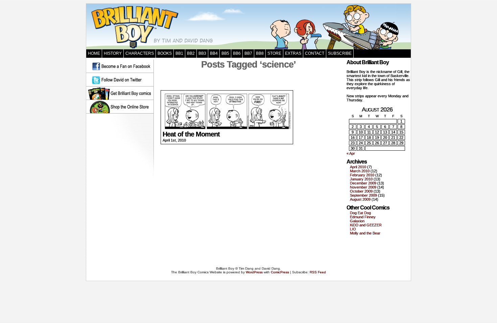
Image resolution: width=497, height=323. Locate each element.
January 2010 (361, 179)
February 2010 (362, 175)
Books (165, 53)
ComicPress (280, 272)
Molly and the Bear (365, 233)
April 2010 (358, 167)
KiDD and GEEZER (366, 225)
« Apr (351, 153)
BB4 (214, 53)
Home (94, 53)
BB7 (248, 53)
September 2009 (363, 195)
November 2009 (363, 187)
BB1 (179, 53)
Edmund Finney (363, 217)
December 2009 (363, 183)
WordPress (254, 272)
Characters (139, 53)
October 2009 (361, 191)
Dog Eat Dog (360, 213)
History (113, 53)
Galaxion (357, 221)
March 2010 (360, 171)
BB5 (225, 53)
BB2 (191, 53)
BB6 (237, 53)
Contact (314, 53)
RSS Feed (318, 272)
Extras (293, 53)
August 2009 (360, 199)
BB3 (202, 53)
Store (274, 53)
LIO (353, 229)
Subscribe (340, 53)
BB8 (260, 53)
